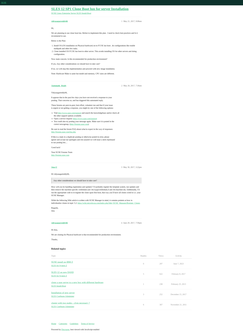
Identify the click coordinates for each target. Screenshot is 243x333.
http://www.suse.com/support (69, 113)
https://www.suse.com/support (85, 119)
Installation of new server (63, 292)
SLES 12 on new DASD (62, 272)
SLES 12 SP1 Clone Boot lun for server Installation (90, 9)
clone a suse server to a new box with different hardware (77, 282)
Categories (63, 324)
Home (53, 324)
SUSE (3, 3)
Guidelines (74, 324)
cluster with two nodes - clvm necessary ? (70, 303)
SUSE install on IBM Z (62, 262)
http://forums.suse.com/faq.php (63, 132)
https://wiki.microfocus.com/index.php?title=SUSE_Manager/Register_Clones (109, 203)
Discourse (65, 329)
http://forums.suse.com (79, 124)
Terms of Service (87, 324)
